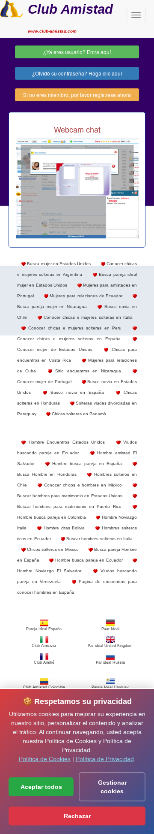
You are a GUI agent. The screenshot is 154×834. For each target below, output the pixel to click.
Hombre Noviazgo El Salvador (49, 570)
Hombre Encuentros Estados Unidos (65, 442)
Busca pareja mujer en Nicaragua (52, 306)
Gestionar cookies (112, 787)
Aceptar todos (41, 786)
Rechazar (77, 816)
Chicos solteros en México (52, 549)
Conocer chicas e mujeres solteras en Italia (87, 317)
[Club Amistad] (12, 7)
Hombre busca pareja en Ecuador (88, 560)
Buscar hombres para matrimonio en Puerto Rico (69, 506)
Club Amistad (70, 9)
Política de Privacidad (105, 758)
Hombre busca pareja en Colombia (51, 517)
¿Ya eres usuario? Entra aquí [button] (77, 51)
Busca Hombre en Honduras (47, 474)
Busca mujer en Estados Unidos (58, 263)
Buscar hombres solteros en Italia (99, 538)
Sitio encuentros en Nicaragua (86, 371)
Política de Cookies (45, 758)
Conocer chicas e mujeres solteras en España (69, 338)
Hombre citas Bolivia (63, 528)
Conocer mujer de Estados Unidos (54, 349)
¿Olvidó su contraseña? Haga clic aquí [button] (77, 73)
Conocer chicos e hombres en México (82, 485)
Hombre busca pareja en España (85, 463)
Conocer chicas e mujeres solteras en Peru (73, 328)
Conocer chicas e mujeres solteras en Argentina (77, 269)
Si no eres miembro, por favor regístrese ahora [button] (77, 94)
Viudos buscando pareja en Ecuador (77, 447)
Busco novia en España (75, 392)
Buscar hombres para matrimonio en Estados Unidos (69, 495)
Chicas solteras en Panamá (78, 413)
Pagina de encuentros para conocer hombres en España (77, 587)
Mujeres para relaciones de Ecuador (85, 295)
